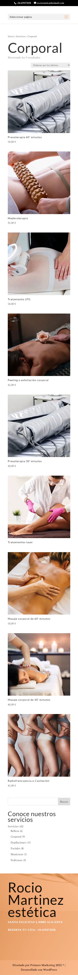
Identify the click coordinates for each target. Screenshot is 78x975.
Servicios (21, 36)
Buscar (64, 802)
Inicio (11, 36)
